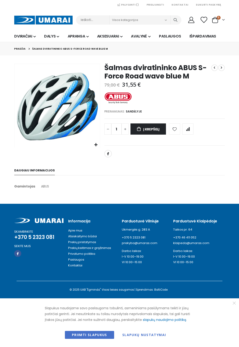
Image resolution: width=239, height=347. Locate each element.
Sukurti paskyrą (208, 5)
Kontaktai (180, 5)
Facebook (108, 153)
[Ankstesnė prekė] (214, 68)
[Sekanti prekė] (221, 68)
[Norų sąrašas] (204, 20)
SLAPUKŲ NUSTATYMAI (144, 335)
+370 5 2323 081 (133, 237)
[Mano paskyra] (191, 20)
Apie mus (75, 230)
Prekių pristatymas (82, 242)
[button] (96, 145)
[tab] (34, 170)
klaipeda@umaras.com (191, 243)
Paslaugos (76, 259)
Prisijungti (155, 5)
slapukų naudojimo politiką (164, 319)
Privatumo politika (81, 254)
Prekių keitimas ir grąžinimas (89, 248)
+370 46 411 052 (184, 237)
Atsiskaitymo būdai (82, 236)
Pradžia (20, 49)
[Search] (175, 20)
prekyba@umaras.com (139, 243)
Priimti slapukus (89, 335)
